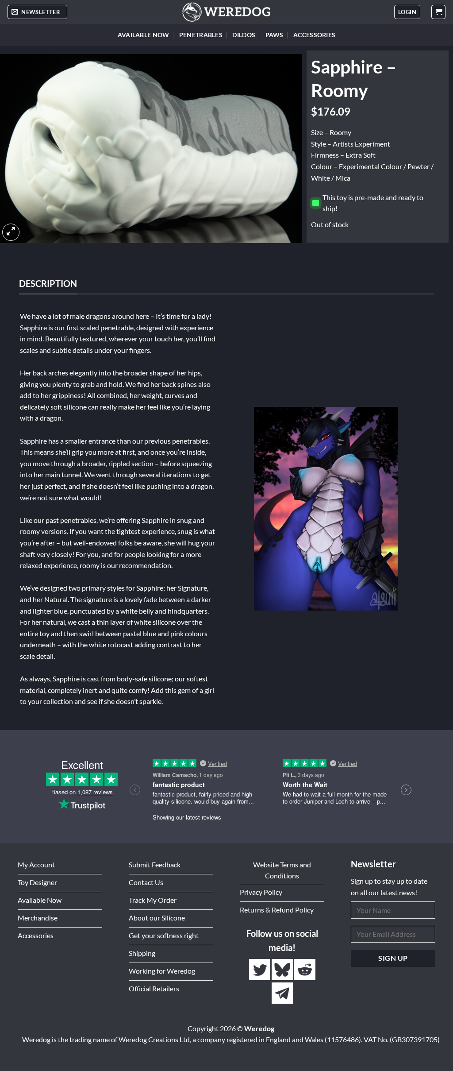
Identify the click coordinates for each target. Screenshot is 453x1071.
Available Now (143, 35)
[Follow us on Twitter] (260, 969)
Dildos (243, 35)
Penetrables (201, 35)
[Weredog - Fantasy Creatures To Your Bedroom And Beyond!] (226, 12)
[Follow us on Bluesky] (283, 969)
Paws (274, 35)
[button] (37, 12)
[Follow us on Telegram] (282, 993)
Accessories (314, 35)
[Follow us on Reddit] (304, 969)
